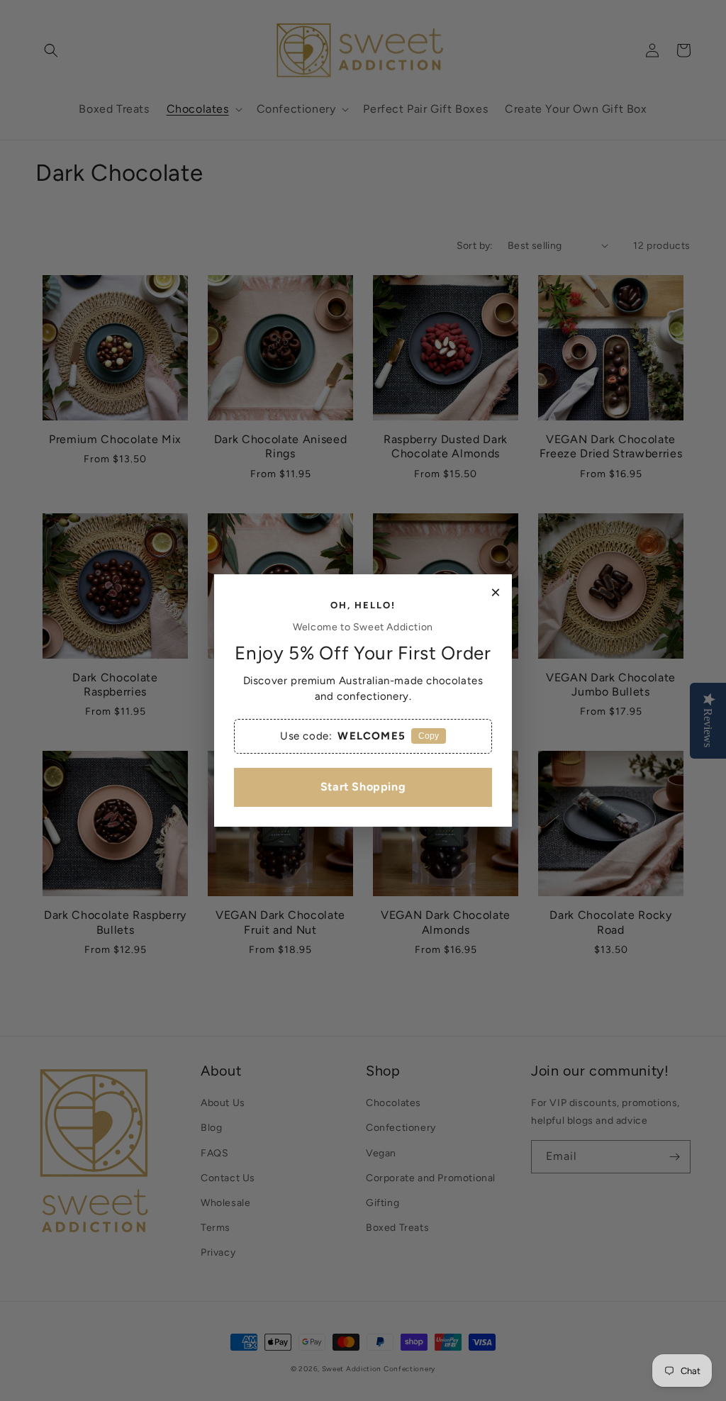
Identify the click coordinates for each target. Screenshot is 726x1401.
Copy (428, 736)
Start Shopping (363, 786)
